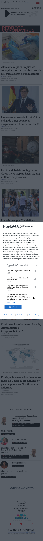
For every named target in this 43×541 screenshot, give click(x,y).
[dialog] (21, 270)
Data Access (21, 315)
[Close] (39, 226)
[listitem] (21, 265)
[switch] (34, 271)
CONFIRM (13, 307)
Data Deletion (9, 315)
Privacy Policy (34, 315)
